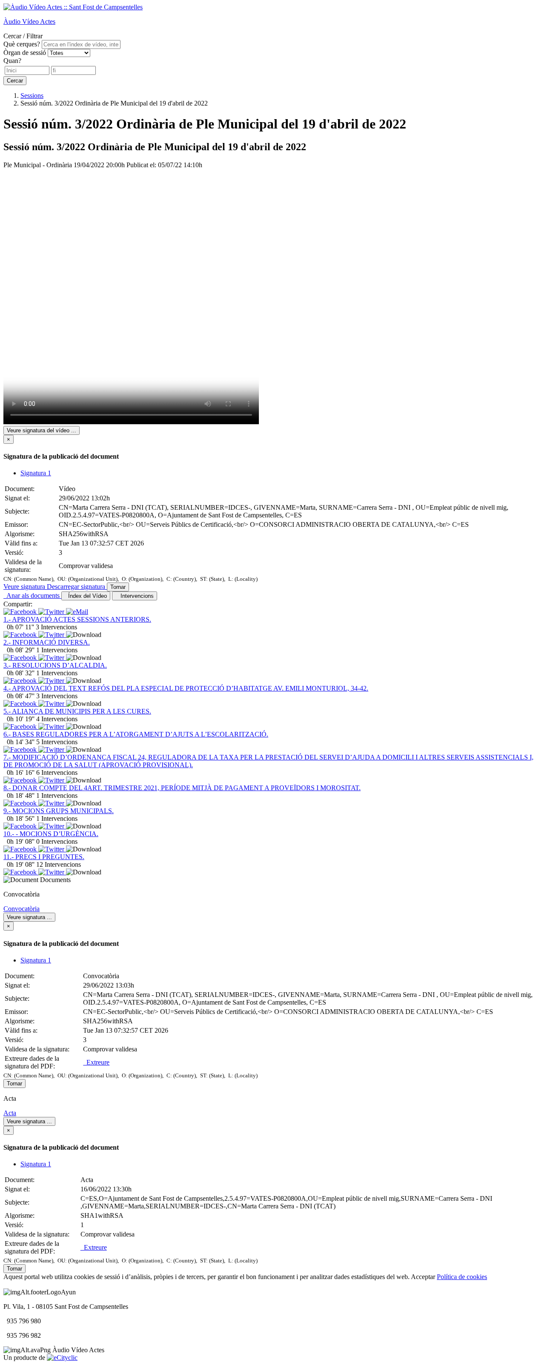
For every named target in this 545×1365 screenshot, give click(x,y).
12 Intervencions (58, 864)
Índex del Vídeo (86, 596)
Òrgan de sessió (24, 52)
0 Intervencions (56, 841)
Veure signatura (25, 586)
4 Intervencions (56, 718)
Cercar (15, 80)
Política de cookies (462, 1276)
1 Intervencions (56, 650)
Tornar (118, 587)
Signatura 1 (35, 473)
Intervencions (135, 596)
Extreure (96, 1062)
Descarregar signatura (77, 586)
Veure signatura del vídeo (41, 430)
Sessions (31, 95)
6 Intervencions (56, 772)
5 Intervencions (56, 741)
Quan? (12, 60)
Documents (55, 879)
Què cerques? (21, 44)
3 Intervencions (56, 627)
